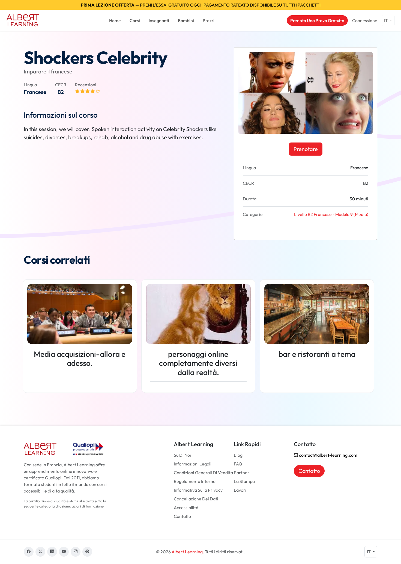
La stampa (244, 481)
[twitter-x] (40, 552)
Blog (238, 455)
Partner (241, 472)
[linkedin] (52, 552)
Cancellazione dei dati (196, 498)
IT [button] (386, 20)
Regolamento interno (195, 481)
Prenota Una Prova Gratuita (317, 20)
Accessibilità (186, 507)
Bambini (186, 20)
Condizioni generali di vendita (203, 472)
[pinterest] (87, 552)
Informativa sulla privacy (198, 490)
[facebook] (29, 552)
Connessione (364, 20)
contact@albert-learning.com (327, 455)
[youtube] (64, 552)
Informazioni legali (192, 464)
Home (115, 20)
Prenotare (306, 149)
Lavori (240, 490)
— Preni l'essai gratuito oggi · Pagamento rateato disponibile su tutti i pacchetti (201, 5)
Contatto (182, 516)
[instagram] (75, 552)
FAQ (238, 464)
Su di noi (182, 455)
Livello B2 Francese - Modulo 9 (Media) (331, 214)
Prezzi (208, 20)
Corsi (135, 20)
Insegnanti (159, 20)
